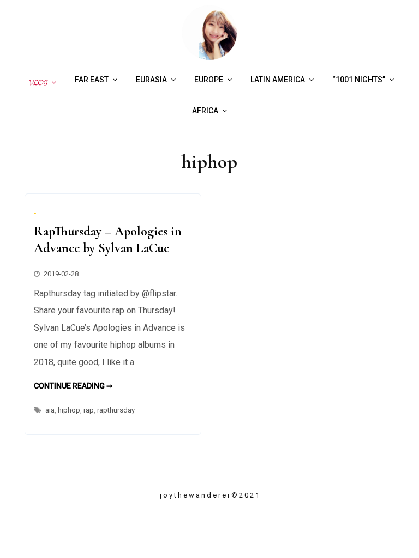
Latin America (277, 79)
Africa (205, 110)
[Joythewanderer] (209, 57)
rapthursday (116, 410)
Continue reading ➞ (73, 386)
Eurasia (151, 79)
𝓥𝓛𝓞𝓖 (36, 82)
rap (88, 410)
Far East (92, 79)
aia (50, 410)
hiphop (69, 410)
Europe (208, 79)
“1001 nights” (358, 79)
